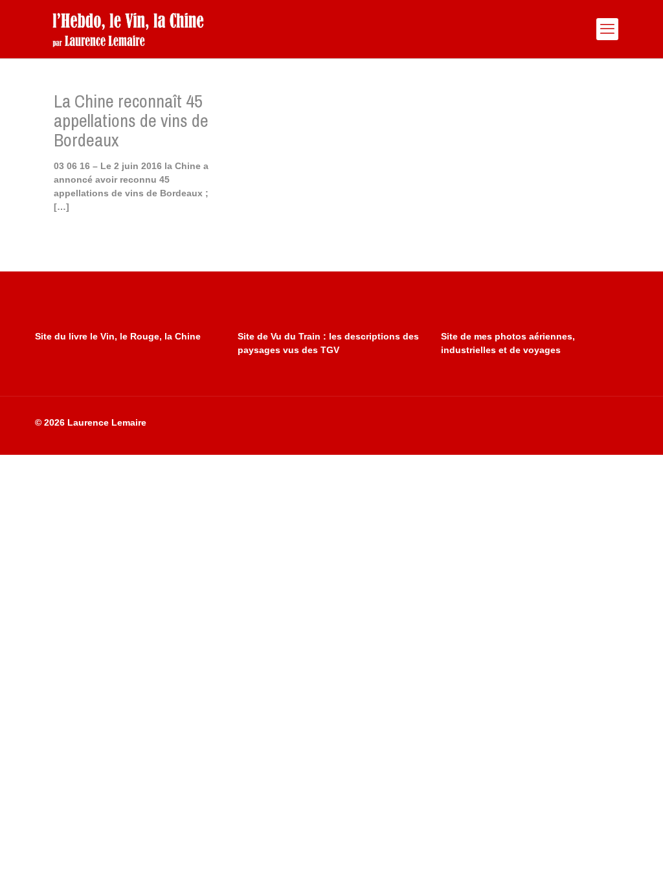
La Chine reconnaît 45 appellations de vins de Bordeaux (131, 120)
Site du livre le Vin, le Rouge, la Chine (118, 336)
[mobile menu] (607, 29)
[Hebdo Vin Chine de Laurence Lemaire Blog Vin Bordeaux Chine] (128, 29)
